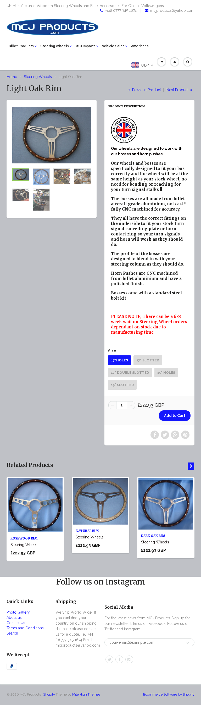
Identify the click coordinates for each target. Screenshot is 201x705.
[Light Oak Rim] (51, 135)
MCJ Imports (85, 46)
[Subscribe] (188, 642)
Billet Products (21, 46)
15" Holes (166, 372)
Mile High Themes (86, 694)
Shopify (49, 694)
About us (14, 617)
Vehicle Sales (113, 46)
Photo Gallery (18, 612)
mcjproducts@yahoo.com (172, 10)
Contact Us (16, 623)
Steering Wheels (54, 46)
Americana (140, 46)
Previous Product (146, 90)
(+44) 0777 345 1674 (120, 10)
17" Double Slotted (130, 372)
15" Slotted (122, 385)
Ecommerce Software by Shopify (168, 694)
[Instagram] (129, 659)
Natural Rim (87, 531)
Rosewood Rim (23, 538)
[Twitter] (109, 659)
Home (12, 77)
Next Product (177, 90)
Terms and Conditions (25, 628)
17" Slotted (147, 360)
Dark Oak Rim (153, 536)
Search (12, 633)
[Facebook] (119, 659)
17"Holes (119, 360)
